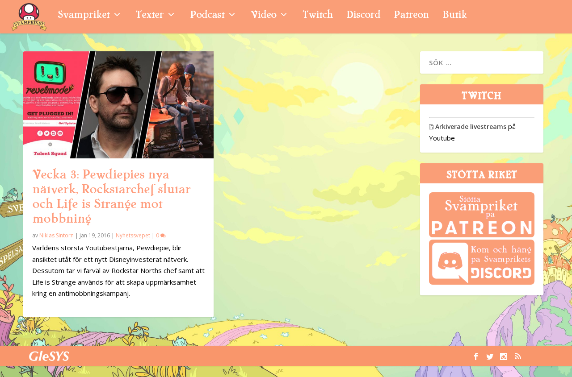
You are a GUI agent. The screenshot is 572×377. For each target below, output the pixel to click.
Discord (363, 16)
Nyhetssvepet (133, 235)
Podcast (207, 16)
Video (263, 16)
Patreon (411, 16)
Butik (454, 16)
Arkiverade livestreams (467, 126)
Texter (150, 16)
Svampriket (83, 16)
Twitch (318, 16)
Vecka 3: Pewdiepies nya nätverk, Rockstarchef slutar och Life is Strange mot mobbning (111, 196)
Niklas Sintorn (56, 235)
